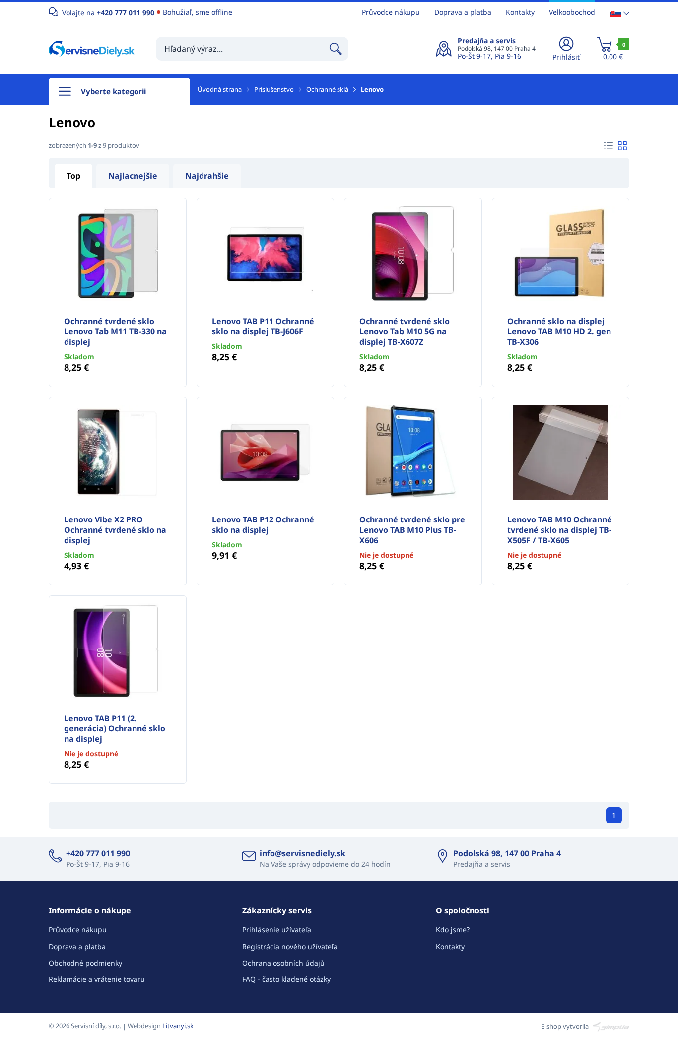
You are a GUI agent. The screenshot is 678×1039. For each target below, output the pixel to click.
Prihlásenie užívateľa (276, 929)
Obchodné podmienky (85, 963)
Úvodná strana (220, 89)
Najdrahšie (207, 175)
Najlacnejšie (132, 175)
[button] (619, 12)
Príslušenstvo (274, 89)
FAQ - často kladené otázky (286, 979)
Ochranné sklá (327, 89)
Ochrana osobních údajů (283, 963)
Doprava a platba (462, 12)
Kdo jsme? (453, 929)
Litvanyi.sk (178, 1025)
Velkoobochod (572, 12)
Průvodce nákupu (391, 12)
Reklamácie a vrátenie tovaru (97, 979)
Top (73, 175)
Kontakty (520, 12)
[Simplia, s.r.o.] (609, 1025)
